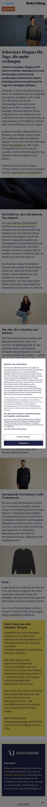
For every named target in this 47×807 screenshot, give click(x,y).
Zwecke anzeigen (23, 437)
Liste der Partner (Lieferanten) (15, 429)
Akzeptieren (23, 443)
